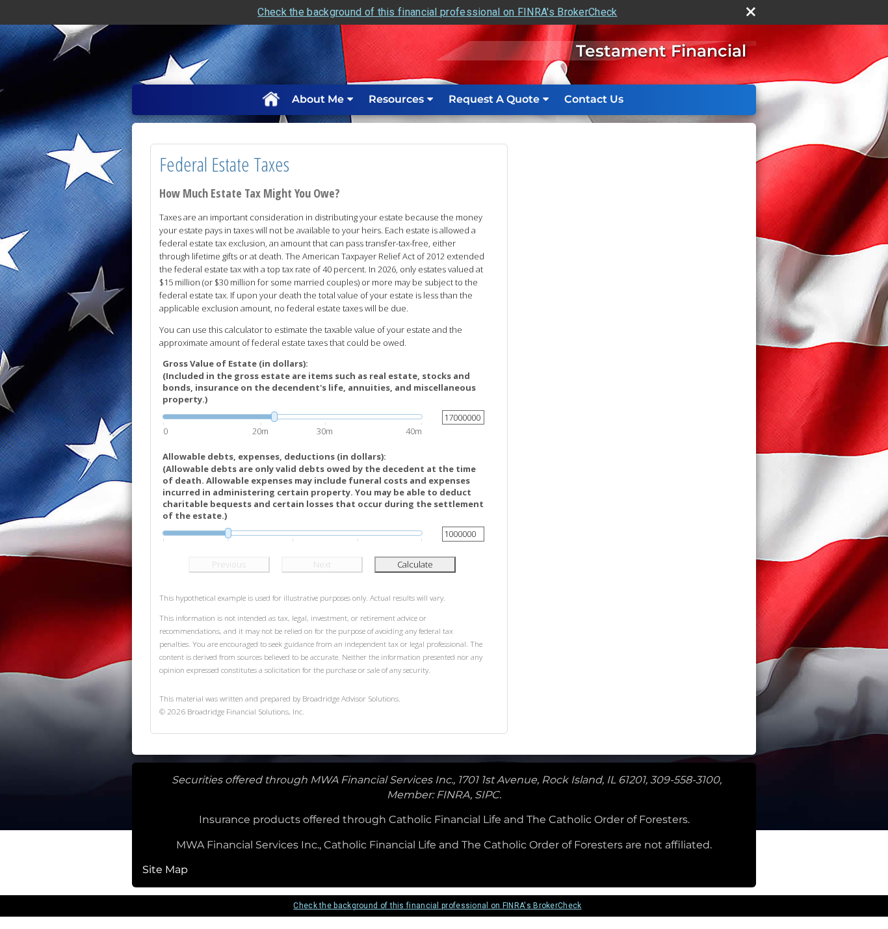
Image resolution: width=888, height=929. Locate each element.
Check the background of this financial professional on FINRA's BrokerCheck (437, 12)
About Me (318, 99)
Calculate (415, 564)
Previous (229, 564)
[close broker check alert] (751, 12)
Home (270, 99)
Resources (396, 99)
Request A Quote (494, 99)
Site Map (165, 869)
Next (322, 564)
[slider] (293, 416)
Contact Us (593, 99)
